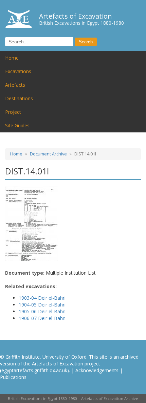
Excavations (18, 71)
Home (12, 58)
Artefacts (15, 85)
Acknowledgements (96, 370)
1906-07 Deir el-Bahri (42, 318)
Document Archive (48, 154)
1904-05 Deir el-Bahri (42, 304)
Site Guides (17, 125)
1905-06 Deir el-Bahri (42, 311)
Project (13, 112)
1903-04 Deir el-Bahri (42, 298)
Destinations (19, 98)
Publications (13, 377)
